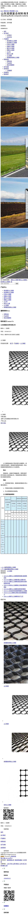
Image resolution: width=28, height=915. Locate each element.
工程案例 (9, 70)
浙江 (23, 863)
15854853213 (7, 878)
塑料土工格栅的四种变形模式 (15, 589)
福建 (3, 865)
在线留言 (6, 72)
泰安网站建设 (18, 860)
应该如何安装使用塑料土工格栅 (15, 591)
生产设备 (6, 66)
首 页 (11, 343)
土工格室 (9, 55)
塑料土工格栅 (14, 280)
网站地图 (12, 11)
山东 (8, 863)
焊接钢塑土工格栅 (8, 567)
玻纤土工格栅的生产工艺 (13, 596)
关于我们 (6, 33)
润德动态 (9, 61)
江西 (6, 865)
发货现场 (6, 68)
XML (16, 11)
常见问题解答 (10, 65)
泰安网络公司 (10, 860)
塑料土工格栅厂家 (7, 281)
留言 (4, 423)
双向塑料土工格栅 (12, 42)
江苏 (21, 863)
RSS (2, 11)
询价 (2, 423)
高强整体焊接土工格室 (9, 569)
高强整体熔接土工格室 (13, 57)
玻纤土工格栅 (10, 48)
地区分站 (6, 11)
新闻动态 (6, 59)
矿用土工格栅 (10, 44)
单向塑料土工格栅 (12, 40)
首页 (5, 31)
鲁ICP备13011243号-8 (6, 858)
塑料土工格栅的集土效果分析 (15, 579)
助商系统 (13, 856)
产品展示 (6, 39)
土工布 (9, 52)
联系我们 (6, 74)
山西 (14, 863)
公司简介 (9, 35)
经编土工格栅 (10, 46)
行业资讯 (9, 63)
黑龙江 (17, 863)
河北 (11, 863)
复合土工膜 (10, 53)
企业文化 (9, 37)
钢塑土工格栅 (10, 50)
